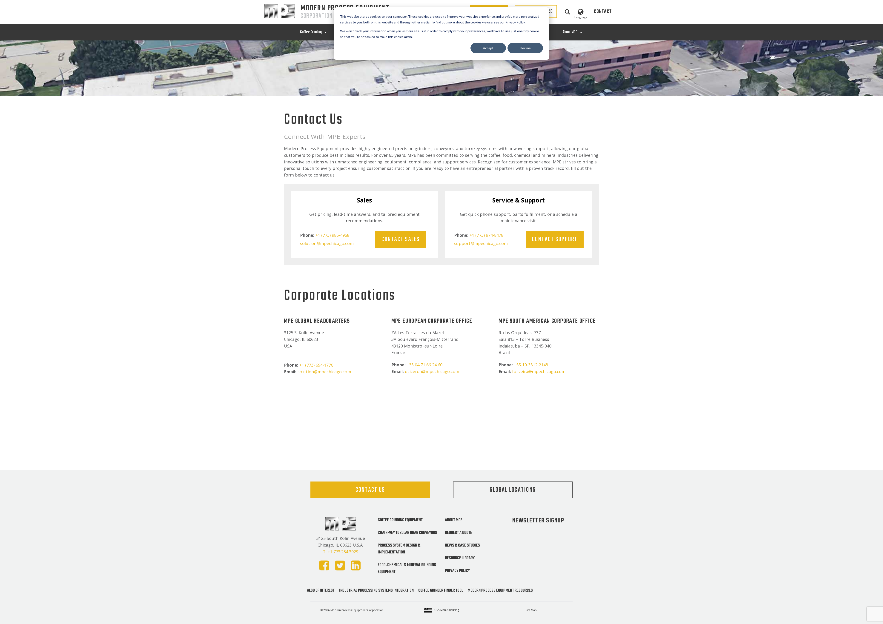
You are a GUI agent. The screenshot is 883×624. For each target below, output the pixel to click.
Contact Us (370, 490)
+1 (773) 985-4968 (332, 235)
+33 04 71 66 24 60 (424, 365)
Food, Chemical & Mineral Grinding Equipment (407, 568)
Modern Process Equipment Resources (500, 590)
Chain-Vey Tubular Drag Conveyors (407, 532)
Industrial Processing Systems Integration (376, 590)
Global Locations (513, 490)
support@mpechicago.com (481, 243)
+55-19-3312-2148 (531, 365)
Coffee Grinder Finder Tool (440, 590)
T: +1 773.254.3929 (340, 551)
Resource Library (460, 558)
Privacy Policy (457, 570)
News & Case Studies (462, 545)
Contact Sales (400, 239)
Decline (525, 48)
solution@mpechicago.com (327, 243)
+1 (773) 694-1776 (316, 365)
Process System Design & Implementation (399, 549)
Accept (488, 48)
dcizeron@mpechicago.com (432, 371)
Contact (603, 11)
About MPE (570, 32)
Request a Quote (458, 532)
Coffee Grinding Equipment (400, 520)
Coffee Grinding (311, 32)
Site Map (531, 610)
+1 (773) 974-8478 (486, 235)
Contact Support (555, 239)
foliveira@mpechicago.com (538, 371)
